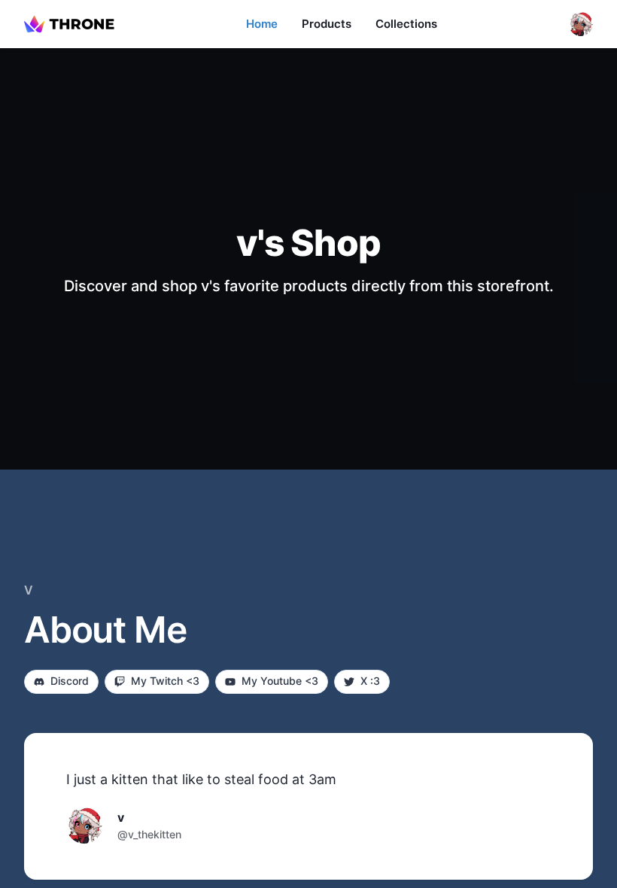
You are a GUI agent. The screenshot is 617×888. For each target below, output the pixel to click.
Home (262, 24)
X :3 (370, 680)
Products (326, 24)
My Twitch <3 (165, 680)
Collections (406, 24)
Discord (69, 680)
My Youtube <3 (280, 680)
